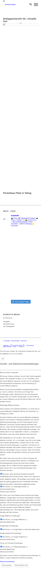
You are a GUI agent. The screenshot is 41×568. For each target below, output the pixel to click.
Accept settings (6, 565)
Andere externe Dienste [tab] (7, 492)
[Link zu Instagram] (33, 343)
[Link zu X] (36, 343)
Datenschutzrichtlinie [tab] (7, 552)
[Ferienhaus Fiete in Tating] (20, 25)
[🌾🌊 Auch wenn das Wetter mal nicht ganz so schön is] (20, 249)
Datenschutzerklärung (7, 561)
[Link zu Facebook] (29, 343)
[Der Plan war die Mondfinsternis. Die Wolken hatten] (20, 284)
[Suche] (29, 4)
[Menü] (35, 4)
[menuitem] (29, 4)
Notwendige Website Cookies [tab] (9, 405)
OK (3, 358)
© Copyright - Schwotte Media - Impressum (15, 340)
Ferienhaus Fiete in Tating (17, 192)
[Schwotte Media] (17, 4)
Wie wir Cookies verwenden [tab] (9, 372)
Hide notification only (21, 565)
